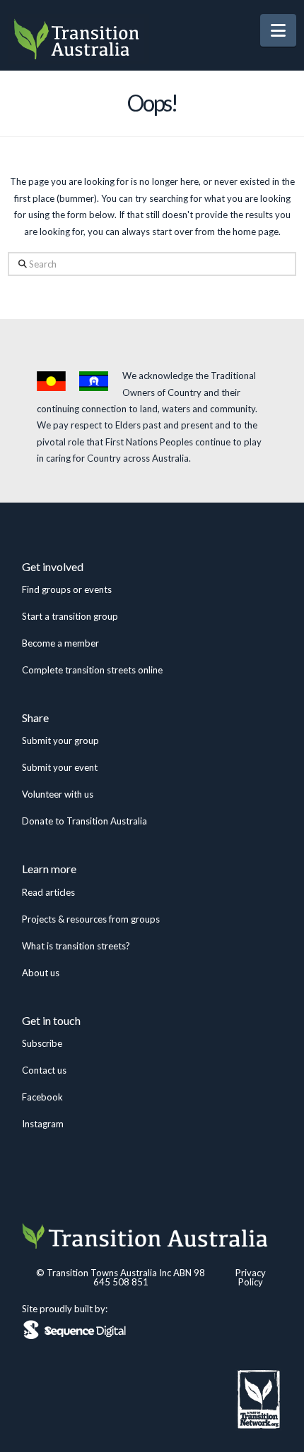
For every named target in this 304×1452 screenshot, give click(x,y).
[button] (278, 30)
